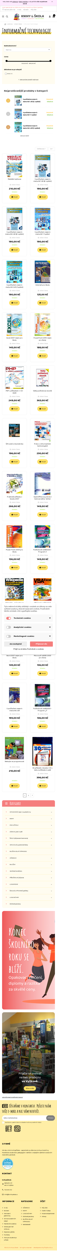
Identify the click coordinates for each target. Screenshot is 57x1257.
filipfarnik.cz (48, 1247)
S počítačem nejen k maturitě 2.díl (14, 709)
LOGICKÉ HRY (14, 897)
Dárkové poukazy (15, 904)
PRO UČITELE (14, 825)
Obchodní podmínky (7, 1215)
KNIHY (12, 819)
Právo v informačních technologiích (42, 444)
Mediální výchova (14, 179)
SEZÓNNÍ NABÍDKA (16, 871)
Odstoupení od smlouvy (8, 1228)
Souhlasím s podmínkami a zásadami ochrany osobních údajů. (23, 1122)
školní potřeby (23, 2)
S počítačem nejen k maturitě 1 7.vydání (30, 113)
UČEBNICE (13, 858)
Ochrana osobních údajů (10, 1220)
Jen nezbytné (16, 643)
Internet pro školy (43, 285)
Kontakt (26, 9)
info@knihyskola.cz (11, 1194)
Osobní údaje (46, 1211)
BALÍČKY (12, 864)
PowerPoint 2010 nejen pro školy (42, 338)
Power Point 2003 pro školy (14, 550)
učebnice (15, 2)
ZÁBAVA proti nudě (16, 832)
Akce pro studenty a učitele (10, 1239)
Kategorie (15, 803)
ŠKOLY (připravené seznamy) (19, 838)
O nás (19, 9)
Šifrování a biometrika (14, 443)
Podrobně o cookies (10, 1224)
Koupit (15, 197)
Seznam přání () (9, 9)
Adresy (44, 1216)
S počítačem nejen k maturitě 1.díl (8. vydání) (31, 100)
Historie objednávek (48, 1214)
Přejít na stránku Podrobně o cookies (28, 649)
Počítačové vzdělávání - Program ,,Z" (42, 709)
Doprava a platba (9, 1232)
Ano (9, 73)
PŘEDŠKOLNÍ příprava (17, 878)
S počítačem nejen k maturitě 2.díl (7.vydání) (31, 127)
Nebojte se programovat (14, 761)
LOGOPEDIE (14, 884)
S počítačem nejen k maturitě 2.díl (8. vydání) (14, 233)
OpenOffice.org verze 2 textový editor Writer (42, 497)
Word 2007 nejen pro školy (14, 656)
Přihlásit (50, 1118)
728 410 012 (8, 1190)
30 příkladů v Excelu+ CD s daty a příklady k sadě (42, 769)
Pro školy (7, 1235)
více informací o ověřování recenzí (12, 1097)
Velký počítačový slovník (42, 390)
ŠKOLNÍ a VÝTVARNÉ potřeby (19, 891)
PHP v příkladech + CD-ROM (14, 391)
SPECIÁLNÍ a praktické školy (19, 845)
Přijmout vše (41, 643)
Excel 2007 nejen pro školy (15, 338)
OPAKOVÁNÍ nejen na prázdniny (20, 812)
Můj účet (33, 9)
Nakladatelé (26, 1224)
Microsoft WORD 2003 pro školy (42, 656)
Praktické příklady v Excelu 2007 (14, 497)
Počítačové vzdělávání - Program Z (42, 550)
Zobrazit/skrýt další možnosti (29, 79)
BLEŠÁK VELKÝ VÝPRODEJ (18, 851)
